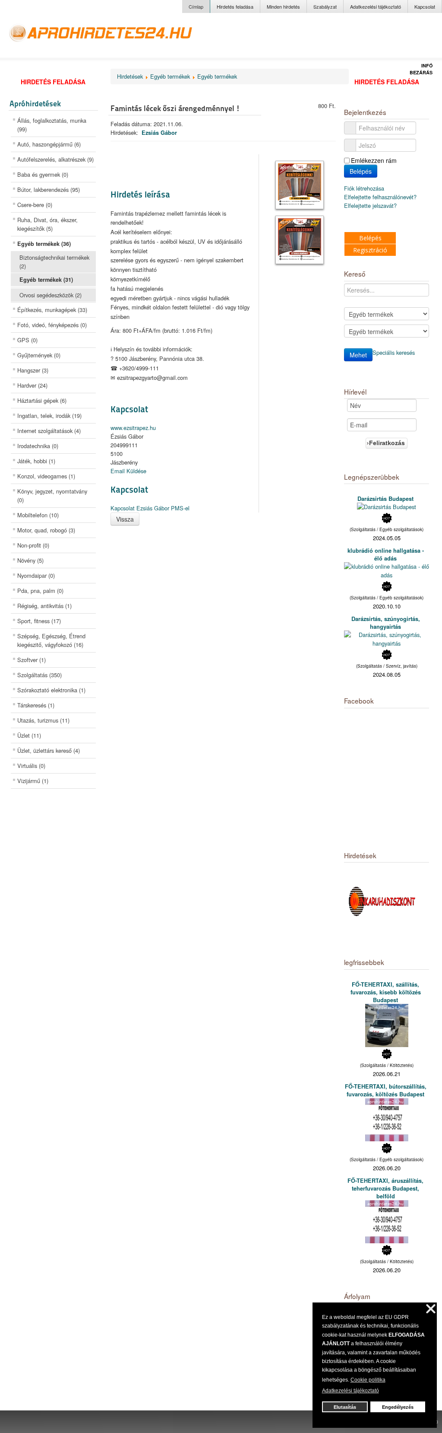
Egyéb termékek (170, 76)
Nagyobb (371, 38)
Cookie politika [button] (367, 1380)
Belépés (361, 171)
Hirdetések (130, 76)
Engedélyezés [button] (398, 1407)
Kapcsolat (424, 6)
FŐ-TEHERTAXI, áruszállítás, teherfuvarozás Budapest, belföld (385, 1188)
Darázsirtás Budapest (385, 499)
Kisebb (413, 38)
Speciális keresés (394, 352)
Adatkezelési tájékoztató (375, 6)
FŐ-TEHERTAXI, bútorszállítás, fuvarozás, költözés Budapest (385, 1090)
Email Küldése (128, 471)
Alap (393, 38)
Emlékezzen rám (374, 160)
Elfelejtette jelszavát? (370, 205)
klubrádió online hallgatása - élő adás (385, 554)
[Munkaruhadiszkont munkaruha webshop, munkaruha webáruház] (383, 902)
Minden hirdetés (283, 6)
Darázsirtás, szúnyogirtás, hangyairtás (385, 623)
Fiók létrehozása (365, 188)
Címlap (196, 6)
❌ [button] (431, 1309)
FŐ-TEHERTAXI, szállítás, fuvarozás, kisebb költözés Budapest (385, 992)
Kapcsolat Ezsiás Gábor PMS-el (149, 508)
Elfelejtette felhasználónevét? (380, 197)
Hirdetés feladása (235, 6)
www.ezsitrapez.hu (133, 428)
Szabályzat (325, 6)
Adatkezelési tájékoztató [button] (350, 1391)
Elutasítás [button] (345, 1407)
